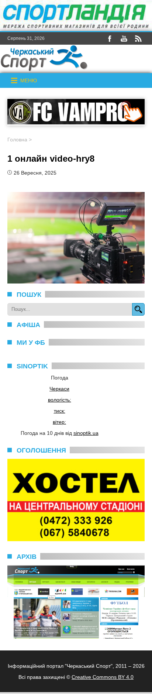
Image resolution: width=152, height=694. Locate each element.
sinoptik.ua (86, 433)
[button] (28, 80)
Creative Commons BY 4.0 (103, 677)
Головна (17, 139)
